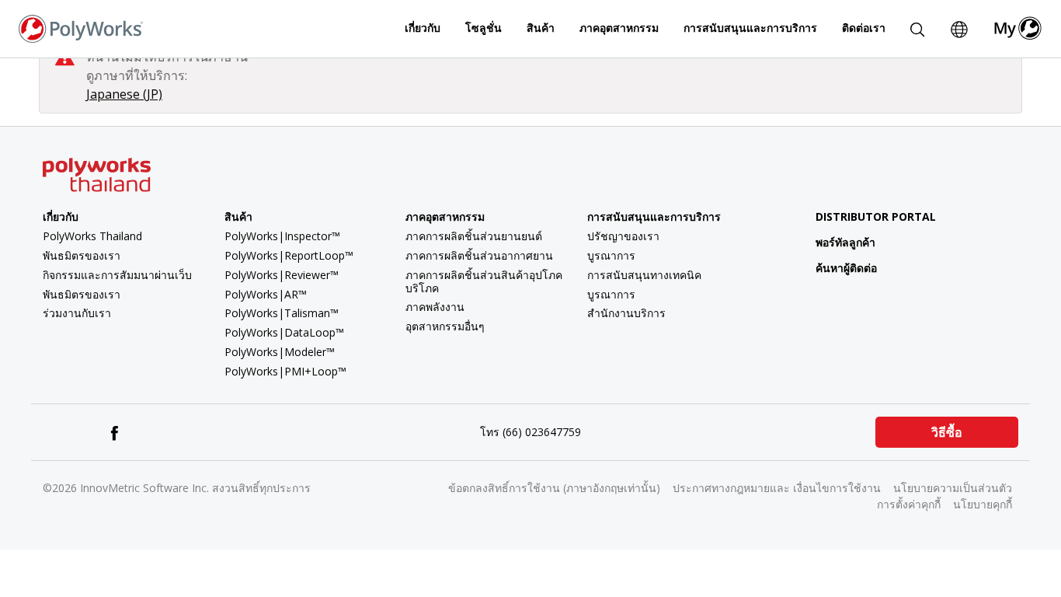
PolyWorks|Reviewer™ (281, 274)
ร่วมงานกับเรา (77, 312)
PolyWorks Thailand (92, 236)
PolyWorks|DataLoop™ (284, 332)
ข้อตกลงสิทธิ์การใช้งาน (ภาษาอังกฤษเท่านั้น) (554, 487)
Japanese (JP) (124, 94)
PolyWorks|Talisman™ (281, 312)
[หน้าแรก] (81, 27)
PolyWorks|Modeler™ (279, 351)
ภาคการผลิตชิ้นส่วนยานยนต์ (473, 236)
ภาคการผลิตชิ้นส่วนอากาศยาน (479, 255)
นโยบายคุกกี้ (982, 504)
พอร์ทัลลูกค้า (845, 242)
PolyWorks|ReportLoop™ (288, 255)
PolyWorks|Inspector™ (282, 236)
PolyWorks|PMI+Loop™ (285, 371)
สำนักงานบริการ (626, 312)
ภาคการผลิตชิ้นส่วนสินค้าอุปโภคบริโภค (483, 281)
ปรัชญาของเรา (623, 236)
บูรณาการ (611, 255)
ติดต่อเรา (863, 27)
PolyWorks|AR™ (265, 294)
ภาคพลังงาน (434, 306)
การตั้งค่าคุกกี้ (909, 504)
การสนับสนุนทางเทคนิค (644, 274)
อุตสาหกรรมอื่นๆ (445, 326)
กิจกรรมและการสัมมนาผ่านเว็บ (117, 274)
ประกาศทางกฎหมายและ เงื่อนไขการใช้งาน (777, 487)
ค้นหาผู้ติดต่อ (846, 267)
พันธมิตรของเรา (81, 255)
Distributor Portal (876, 216)
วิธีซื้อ (946, 432)
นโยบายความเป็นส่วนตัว (952, 487)
